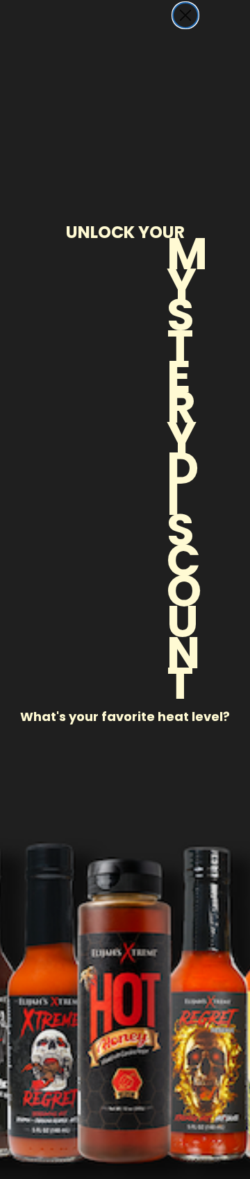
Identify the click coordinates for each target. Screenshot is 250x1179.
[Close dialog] (185, 15)
